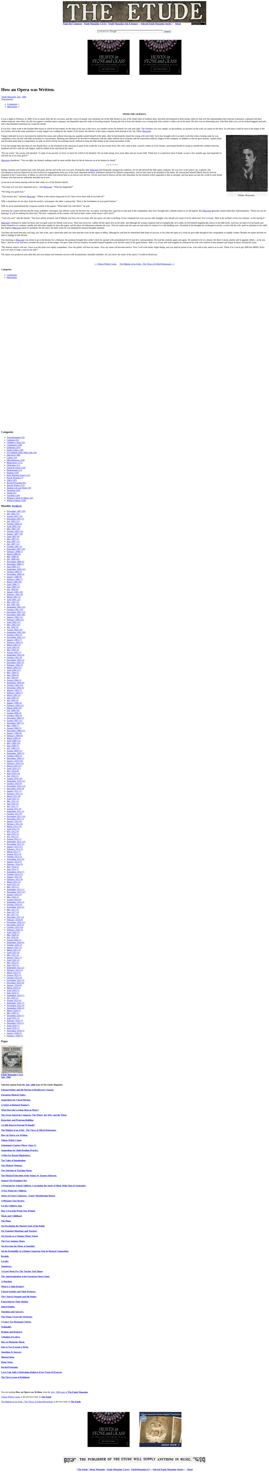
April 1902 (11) (13, 622)
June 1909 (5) (13, 746)
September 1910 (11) (16, 781)
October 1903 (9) (14, 657)
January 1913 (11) (15, 846)
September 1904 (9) (15, 683)
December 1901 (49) (16, 614)
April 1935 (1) (13, 1028)
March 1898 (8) (14, 554)
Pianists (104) (13, 473)
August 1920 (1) (14, 940)
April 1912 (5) (13, 829)
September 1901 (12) (16, 607)
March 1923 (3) (14, 973)
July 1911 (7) (12, 806)
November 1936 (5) (15, 1031)
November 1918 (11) (16, 922)
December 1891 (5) (15, 519)
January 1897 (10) (15, 534)
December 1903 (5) (15, 662)
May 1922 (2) (13, 962)
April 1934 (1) (13, 1025)
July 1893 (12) (13, 521)
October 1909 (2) (14, 756)
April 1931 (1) (13, 1018)
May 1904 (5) (13, 672)
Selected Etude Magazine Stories (156, 24)
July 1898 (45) (13, 559)
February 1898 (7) (15, 551)
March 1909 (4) (14, 738)
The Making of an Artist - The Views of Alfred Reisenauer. (27, 1401)
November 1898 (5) (15, 561)
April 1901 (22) (14, 599)
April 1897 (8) (13, 536)
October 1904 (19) (15, 685)
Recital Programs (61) (16, 483)
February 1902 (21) (15, 619)
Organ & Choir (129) (16, 467)
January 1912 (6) (14, 821)
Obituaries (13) (13, 465)
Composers (12, 104)
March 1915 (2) (14, 882)
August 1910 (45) (14, 778)
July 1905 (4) (12, 700)
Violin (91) (11, 493)
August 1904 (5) (14, 680)
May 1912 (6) (13, 831)
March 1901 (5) (14, 597)
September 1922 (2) (15, 967)
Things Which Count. (10, 1397)
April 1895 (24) (14, 526)
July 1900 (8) (12, 589)
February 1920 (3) (15, 930)
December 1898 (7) (15, 564)
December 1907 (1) (15, 723)
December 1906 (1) (15, 718)
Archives (17, 505)
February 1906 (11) (15, 705)
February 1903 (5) (15, 642)
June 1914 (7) (13, 869)
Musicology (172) (15, 462)
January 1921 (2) (14, 947)
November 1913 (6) (15, 859)
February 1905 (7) (15, 693)
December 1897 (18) (16, 549)
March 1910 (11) (14, 766)
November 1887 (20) (16, 511)
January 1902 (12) (15, 617)
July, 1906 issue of (69, 1392)
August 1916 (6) (14, 899)
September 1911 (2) (15, 811)
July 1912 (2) (12, 836)
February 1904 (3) (15, 665)
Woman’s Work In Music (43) (20, 498)
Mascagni (146, 131)
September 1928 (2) (15, 1008)
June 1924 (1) (13, 993)
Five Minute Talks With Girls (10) (22, 452)
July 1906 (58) (13, 710)
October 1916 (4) (14, 904)
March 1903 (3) (14, 645)
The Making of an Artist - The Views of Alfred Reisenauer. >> (147, 264)
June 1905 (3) (13, 698)
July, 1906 (30, 1085)
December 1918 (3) (15, 925)
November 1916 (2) (15, 907)
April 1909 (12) (14, 741)
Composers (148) (14, 445)
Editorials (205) (13, 447)
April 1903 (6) (13, 647)
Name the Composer (72, 24)
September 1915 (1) (15, 889)
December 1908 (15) (16, 730)
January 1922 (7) (14, 957)
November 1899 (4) (15, 574)
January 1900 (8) (14, 577)
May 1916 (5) (13, 897)
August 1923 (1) (14, 975)
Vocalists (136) (13, 495)
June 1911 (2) (13, 804)
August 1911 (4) (14, 809)
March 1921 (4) (14, 950)
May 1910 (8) (13, 771)
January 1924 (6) (14, 985)
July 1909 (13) (13, 748)
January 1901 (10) (15, 592)
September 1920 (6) (15, 942)
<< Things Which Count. (105, 264)
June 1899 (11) (13, 567)
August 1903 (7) (14, 652)
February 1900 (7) (15, 579)
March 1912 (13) (14, 826)
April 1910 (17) (14, 768)
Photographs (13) (14, 470)
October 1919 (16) (15, 927)
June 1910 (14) (13, 773)
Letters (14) (12, 457)
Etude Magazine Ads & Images (123, 24)
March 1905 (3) (14, 695)
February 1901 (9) (15, 594)
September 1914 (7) (15, 872)
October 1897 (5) (14, 546)
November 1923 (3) (15, 980)
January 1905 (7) (14, 690)
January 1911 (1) (14, 791)
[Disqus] (134, 321)
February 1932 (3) (15, 1020)
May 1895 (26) (13, 529)
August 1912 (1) (14, 839)
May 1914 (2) (13, 867)
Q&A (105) (12, 480)
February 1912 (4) (15, 824)
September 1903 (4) (15, 655)
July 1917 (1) (12, 915)
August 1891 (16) (14, 516)
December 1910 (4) (15, 788)
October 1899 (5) (14, 572)
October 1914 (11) (15, 874)
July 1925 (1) (12, 998)
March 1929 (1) (14, 1010)
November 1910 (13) (16, 786)
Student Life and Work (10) (19, 488)
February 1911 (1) (15, 793)
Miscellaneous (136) (16, 460)
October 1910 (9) (14, 783)
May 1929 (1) (13, 1013)
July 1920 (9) (12, 937)
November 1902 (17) (16, 637)
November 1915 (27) (16, 892)
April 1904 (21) (14, 670)
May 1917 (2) (13, 909)
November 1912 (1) (15, 844)
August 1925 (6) (14, 1000)
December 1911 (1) (15, 819)
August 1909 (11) (14, 751)
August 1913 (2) (14, 854)
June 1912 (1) (13, 834)
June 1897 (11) (13, 541)
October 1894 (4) (14, 524)
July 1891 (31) (13, 514)
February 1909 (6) (15, 735)
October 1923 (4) (14, 978)
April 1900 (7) (13, 584)
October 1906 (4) (14, 715)
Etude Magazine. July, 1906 (14, 97)
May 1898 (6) (13, 556)
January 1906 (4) (14, 703)
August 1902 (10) (14, 630)
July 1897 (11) (13, 544)
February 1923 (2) (15, 970)
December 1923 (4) (15, 983)
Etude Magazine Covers (95, 24)
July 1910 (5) (12, 776)
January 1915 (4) (14, 877)
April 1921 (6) (13, 952)
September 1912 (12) (16, 841)
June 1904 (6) (13, 675)
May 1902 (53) (13, 625)
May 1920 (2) (13, 935)
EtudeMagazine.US (140, 1469)
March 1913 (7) (14, 851)
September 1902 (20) (16, 632)
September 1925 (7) (15, 1003)
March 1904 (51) (14, 667)
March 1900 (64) (14, 582)
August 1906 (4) (14, 713)
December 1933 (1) (15, 1023)
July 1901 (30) (13, 604)
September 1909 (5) (15, 753)
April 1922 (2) (13, 960)
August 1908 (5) (14, 728)
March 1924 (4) (14, 988)
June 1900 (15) (13, 587)
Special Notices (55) (16, 485)
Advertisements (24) (16, 437)
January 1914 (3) (14, 862)
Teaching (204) (13, 490)
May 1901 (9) (13, 602)
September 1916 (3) (15, 902)
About (178, 24)
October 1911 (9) (14, 814)
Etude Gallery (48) (15, 450)
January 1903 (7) (14, 640)
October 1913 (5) (14, 857)
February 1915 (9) (15, 879)
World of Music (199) (16, 500)
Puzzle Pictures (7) (15, 478)
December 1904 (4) (15, 688)
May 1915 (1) (13, 887)
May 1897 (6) (13, 539)
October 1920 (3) (14, 945)
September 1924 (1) (15, 995)
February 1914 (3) (15, 864)
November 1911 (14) (16, 816)
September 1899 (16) (16, 569)
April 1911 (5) (13, 799)
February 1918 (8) (15, 920)
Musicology (12, 106)
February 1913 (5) (15, 849)
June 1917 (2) (13, 912)
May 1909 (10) (13, 743)
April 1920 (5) (13, 932)
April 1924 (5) (13, 990)
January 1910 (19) (15, 761)
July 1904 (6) (12, 677)
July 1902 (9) (12, 627)
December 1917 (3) (15, 917)
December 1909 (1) (15, 758)
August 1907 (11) (14, 720)
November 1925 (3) (15, 1005)
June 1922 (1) (13, 965)
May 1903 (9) (13, 650)
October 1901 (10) (15, 609)
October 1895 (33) (15, 531)
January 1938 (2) (14, 1033)
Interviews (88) (13, 455)
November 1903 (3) (15, 660)
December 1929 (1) (15, 1015)
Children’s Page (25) (16, 442)
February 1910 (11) (15, 763)
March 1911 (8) (13, 796)
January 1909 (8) (14, 733)
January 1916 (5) (14, 894)
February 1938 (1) (15, 1036)
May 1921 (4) (13, 955)
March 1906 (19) (14, 708)
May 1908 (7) (13, 725)
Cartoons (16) (13, 440)
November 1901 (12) (16, 612)
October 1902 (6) (14, 635)
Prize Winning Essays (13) (18, 475)
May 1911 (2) (13, 801)
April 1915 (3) (13, 884)
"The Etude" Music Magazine (90, 1469)
